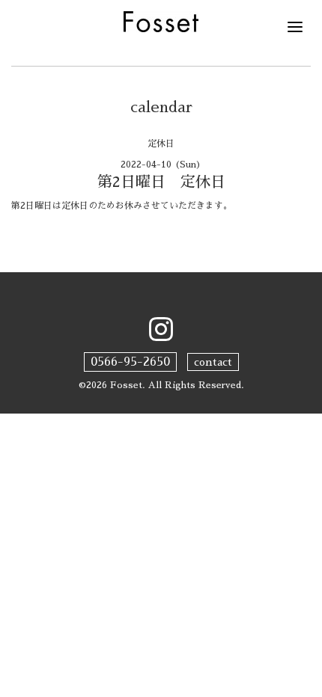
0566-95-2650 (130, 362)
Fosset (126, 385)
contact (213, 362)
